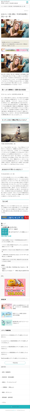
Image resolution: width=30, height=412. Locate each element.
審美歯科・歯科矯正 (7, 397)
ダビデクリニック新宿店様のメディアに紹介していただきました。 (14, 353)
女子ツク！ (14, 410)
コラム (4, 402)
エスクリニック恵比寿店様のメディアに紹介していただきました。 (14, 347)
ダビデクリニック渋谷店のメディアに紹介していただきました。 (14, 336)
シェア (4, 223)
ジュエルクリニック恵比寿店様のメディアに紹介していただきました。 (14, 341)
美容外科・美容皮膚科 (8, 377)
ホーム (2, 6)
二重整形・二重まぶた (8, 387)
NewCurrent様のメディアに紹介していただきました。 (14, 358)
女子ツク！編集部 (13, 229)
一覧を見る (15, 362)
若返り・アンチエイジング (9, 382)
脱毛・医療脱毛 (6, 372)
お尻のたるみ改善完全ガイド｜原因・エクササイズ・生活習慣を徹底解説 (20, 307)
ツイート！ (5, 225)
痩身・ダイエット (7, 392)
